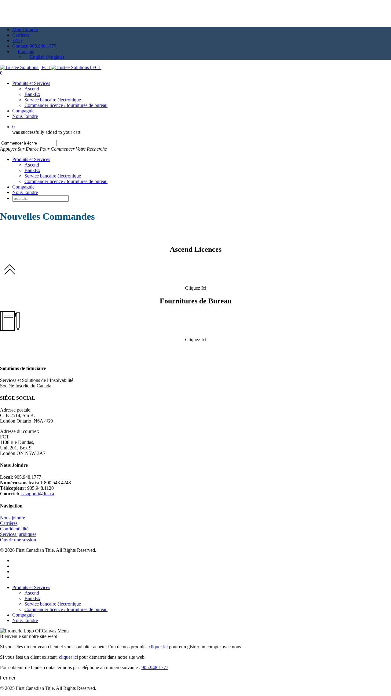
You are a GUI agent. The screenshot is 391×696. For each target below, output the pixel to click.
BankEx (32, 170)
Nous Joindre (25, 192)
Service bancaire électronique (52, 175)
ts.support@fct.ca (37, 493)
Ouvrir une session (18, 539)
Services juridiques (18, 534)
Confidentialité (14, 528)
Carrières (8, 523)
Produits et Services (31, 159)
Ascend (31, 164)
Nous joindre (12, 517)
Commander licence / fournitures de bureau (66, 181)
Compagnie (23, 186)
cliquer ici (158, 646)
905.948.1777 (154, 667)
